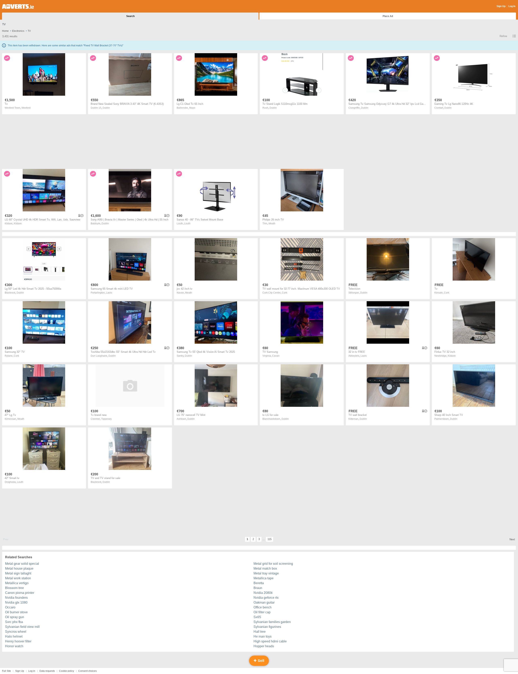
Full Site (6, 671)
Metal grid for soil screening (273, 563)
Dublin (106, 107)
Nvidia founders (16, 597)
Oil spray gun (14, 617)
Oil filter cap (262, 612)
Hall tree (260, 631)
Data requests (47, 671)
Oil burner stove (16, 612)
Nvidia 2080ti (263, 593)
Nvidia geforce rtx (266, 597)
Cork (284, 292)
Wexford (26, 107)
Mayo (192, 107)
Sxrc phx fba (14, 622)
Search (130, 16)
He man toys (263, 636)
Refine (503, 36)
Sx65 (257, 617)
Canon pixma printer (19, 593)
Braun (258, 588)
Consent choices (87, 671)
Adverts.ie (18, 6)
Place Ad (388, 16)
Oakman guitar (264, 602)
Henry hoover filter (18, 641)
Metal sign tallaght (18, 573)
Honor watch (14, 646)
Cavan (275, 355)
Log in (31, 671)
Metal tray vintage (266, 573)
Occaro (10, 607)
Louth (187, 223)
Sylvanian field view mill (22, 626)
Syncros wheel (15, 631)
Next (512, 539)
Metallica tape (264, 578)
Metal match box (265, 568)
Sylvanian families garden (272, 622)
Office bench (263, 607)
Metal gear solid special (22, 563)
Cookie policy (66, 671)
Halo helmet (13, 636)
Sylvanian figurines (267, 626)
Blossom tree (14, 588)
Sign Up (501, 6)
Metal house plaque (19, 568)
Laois (109, 292)
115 (269, 539)
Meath (272, 223)
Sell (260, 661)
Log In (511, 6)
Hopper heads (264, 646)
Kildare (18, 223)
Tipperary (106, 419)
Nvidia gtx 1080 (16, 602)
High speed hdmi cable (270, 641)
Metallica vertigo (17, 583)
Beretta (259, 583)
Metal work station (18, 578)
